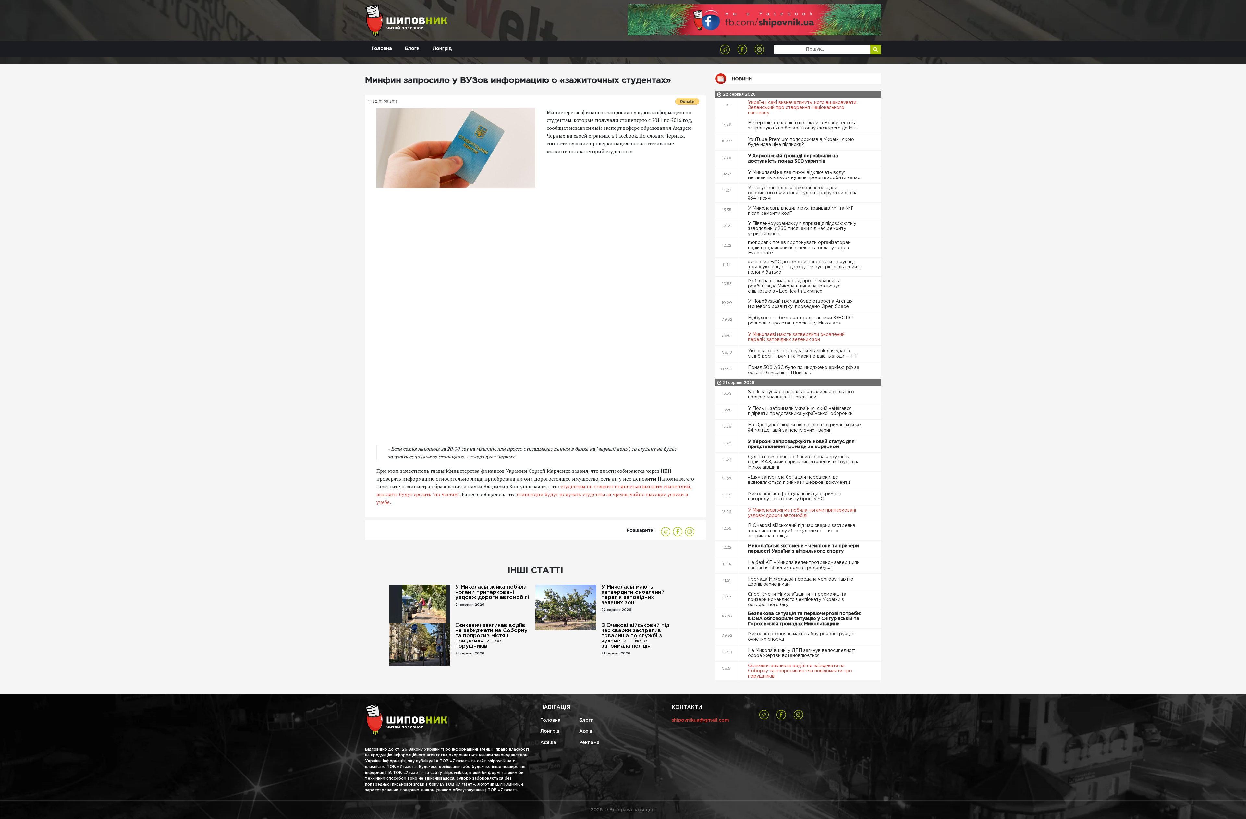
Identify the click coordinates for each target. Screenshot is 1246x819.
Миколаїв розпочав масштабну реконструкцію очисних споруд (801, 636)
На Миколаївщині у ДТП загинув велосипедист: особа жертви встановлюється (801, 653)
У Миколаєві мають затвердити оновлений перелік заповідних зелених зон (633, 595)
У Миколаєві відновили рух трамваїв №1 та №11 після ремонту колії (801, 210)
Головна (382, 49)
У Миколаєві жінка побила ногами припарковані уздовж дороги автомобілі (492, 592)
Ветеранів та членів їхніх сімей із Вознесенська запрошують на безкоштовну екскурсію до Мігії (803, 125)
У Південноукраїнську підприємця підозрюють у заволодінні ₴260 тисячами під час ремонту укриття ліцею (802, 229)
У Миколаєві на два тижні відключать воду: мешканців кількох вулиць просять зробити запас (804, 175)
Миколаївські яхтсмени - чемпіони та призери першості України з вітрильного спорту (803, 548)
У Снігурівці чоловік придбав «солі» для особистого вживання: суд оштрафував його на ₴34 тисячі (803, 193)
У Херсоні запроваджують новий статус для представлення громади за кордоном (801, 444)
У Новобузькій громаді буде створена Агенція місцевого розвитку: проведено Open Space (800, 304)
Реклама (589, 743)
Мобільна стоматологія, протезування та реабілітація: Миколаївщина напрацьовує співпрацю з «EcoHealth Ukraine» (794, 286)
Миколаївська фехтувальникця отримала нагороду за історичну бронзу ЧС (794, 496)
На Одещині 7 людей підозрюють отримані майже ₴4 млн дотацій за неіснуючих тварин (804, 427)
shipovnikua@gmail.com (700, 720)
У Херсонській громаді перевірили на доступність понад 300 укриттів (793, 158)
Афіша (548, 743)
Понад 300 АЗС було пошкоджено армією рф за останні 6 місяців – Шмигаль (803, 370)
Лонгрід (442, 49)
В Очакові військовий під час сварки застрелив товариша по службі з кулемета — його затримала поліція (635, 636)
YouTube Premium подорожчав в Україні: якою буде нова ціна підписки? (801, 142)
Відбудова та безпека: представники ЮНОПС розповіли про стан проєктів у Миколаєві (800, 320)
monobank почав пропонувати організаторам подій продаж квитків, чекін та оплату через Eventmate (799, 248)
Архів (585, 731)
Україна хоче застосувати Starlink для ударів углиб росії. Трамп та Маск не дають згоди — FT (803, 353)
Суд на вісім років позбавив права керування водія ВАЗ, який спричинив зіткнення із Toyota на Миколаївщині (804, 462)
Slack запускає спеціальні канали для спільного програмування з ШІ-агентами (801, 394)
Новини (742, 79)
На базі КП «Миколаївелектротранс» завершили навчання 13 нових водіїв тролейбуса (804, 565)
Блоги (412, 49)
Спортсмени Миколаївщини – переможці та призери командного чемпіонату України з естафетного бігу (797, 600)
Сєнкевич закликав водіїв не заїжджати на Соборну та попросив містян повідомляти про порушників (491, 636)
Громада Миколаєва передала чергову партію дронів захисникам (800, 581)
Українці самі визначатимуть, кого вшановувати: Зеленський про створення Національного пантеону (802, 108)
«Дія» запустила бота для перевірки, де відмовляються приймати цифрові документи (799, 479)
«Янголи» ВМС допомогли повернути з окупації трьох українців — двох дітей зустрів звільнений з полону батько (804, 267)
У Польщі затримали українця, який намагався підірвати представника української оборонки (801, 411)
